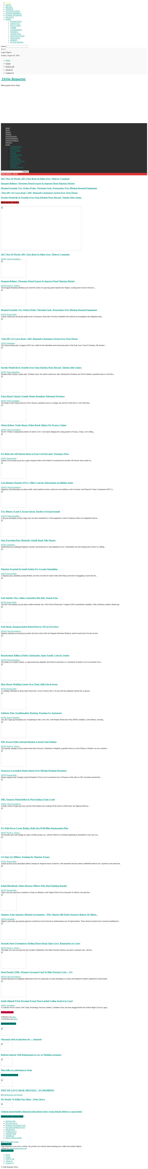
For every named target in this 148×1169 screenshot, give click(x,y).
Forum (8, 64)
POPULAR (10, 67)
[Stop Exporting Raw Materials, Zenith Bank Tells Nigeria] (13, 536)
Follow (13, 1017)
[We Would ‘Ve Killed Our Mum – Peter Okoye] (12, 1095)
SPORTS (10, 1130)
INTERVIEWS (16, 22)
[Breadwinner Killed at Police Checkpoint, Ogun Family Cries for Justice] (13, 651)
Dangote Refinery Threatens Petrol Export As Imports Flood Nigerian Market (38, 183)
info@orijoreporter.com (18, 1148)
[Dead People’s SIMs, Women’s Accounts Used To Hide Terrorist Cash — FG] (13, 968)
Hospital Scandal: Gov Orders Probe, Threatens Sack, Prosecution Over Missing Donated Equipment (49, 188)
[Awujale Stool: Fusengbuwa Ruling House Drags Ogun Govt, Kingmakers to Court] (13, 939)
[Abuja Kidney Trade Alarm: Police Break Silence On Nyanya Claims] (13, 421)
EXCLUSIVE (15, 26)
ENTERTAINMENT (13, 13)
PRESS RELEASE (14, 1138)
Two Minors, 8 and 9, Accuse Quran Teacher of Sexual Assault (30, 511)
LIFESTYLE (15, 24)
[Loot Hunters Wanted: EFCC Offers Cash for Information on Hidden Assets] (13, 478)
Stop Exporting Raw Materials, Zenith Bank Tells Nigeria (28, 540)
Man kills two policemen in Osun (16, 1070)
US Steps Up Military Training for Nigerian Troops (25, 857)
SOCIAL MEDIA (16, 42)
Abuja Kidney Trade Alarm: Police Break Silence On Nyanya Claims (33, 425)
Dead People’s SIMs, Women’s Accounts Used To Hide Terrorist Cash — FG (37, 972)
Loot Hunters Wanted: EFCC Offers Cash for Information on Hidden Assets (37, 483)
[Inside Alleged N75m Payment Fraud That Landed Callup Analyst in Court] (13, 996)
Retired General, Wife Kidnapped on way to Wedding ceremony (31, 1055)
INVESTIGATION (13, 11)
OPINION (9, 9)
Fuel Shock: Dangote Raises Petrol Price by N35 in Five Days (30, 626)
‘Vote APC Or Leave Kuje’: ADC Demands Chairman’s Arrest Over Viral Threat (39, 193)
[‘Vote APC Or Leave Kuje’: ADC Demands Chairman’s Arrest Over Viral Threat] (13, 334)
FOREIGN (14, 32)
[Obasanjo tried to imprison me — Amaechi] (6, 1035)
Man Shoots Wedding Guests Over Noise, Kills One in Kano (29, 684)
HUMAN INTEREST (14, 15)
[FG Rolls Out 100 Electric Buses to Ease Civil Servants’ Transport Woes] (13, 449)
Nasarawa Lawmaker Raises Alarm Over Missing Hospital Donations (34, 770)
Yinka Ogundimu (13, 372)
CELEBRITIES (16, 30)
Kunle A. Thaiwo (13, 286)
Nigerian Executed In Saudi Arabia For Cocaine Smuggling (29, 569)
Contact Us (10, 73)
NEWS (8, 5)
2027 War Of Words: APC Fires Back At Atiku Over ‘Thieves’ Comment (35, 179)
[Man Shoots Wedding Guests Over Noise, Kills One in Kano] (13, 680)
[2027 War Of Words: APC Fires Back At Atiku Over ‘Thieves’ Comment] (41, 250)
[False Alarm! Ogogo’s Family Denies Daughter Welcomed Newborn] (13, 392)
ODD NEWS (15, 38)
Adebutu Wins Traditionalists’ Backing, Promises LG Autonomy (31, 713)
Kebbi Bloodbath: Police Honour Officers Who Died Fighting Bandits (34, 886)
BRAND (9, 7)
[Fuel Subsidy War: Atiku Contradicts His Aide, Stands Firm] (13, 593)
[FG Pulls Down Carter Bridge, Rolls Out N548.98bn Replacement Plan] (13, 824)
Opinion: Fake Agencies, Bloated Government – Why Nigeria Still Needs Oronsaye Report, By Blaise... (49, 914)
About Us (9, 70)
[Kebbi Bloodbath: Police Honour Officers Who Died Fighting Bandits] (13, 881)
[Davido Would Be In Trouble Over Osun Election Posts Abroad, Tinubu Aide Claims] (13, 363)
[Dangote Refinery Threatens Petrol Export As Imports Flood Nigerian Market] (13, 277)
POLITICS (10, 17)
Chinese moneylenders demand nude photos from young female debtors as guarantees (41, 1111)
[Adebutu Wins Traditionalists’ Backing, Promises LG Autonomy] (13, 709)
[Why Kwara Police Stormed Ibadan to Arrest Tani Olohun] (13, 737)
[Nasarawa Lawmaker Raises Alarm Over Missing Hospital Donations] (13, 766)
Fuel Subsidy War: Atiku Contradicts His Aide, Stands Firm (29, 598)
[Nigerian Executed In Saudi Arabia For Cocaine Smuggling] (13, 565)
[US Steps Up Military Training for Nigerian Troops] (13, 853)
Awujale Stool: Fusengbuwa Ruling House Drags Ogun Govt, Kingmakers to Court (40, 943)
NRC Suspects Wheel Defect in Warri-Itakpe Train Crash (28, 799)
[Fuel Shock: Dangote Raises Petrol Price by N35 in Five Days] (13, 622)
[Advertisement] (74, 106)
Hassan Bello (11, 314)
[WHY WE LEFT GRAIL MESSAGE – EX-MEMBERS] (6, 1086)
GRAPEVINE (15, 34)
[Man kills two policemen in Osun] (6, 1066)
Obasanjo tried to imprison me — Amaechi (21, 1039)
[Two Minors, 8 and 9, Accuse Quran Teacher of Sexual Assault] (13, 507)
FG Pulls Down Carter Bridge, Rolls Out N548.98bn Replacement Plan (34, 828)
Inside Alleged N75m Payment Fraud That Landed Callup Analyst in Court (37, 1001)
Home (8, 60)
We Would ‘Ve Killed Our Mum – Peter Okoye (23, 1099)
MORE (8, 19)
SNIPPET (14, 40)
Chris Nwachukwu (14, 259)
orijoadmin (11, 343)
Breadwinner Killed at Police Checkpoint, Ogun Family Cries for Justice (35, 655)
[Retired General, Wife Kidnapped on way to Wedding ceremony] (6, 1050)
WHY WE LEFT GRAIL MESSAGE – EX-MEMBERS (27, 1090)
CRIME (13, 28)
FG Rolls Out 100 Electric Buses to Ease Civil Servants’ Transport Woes (35, 454)
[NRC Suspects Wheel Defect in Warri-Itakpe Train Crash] (13, 795)
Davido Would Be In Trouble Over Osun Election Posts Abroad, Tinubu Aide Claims (41, 197)
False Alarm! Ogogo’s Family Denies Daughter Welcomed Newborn (33, 396)
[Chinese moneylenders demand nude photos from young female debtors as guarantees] (6, 1107)
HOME (8, 3)
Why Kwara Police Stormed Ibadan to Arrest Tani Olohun (29, 742)
